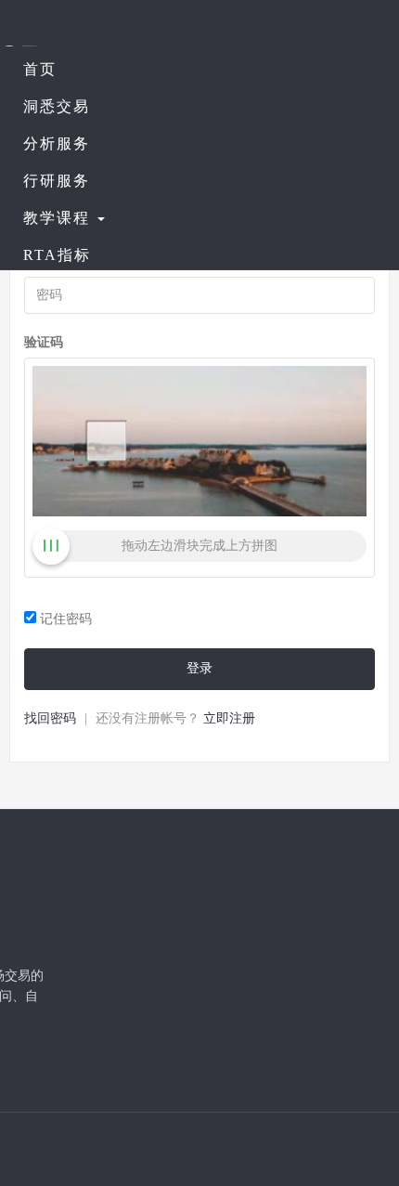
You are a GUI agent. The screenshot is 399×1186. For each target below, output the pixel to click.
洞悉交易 (56, 106)
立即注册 (229, 718)
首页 (40, 69)
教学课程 (59, 218)
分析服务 (56, 143)
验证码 (43, 342)
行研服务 (56, 181)
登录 (199, 668)
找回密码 (50, 718)
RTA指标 (57, 255)
